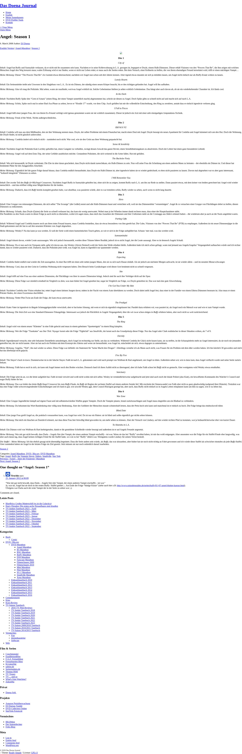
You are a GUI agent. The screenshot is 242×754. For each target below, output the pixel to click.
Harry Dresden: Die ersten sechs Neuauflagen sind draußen (32, 506)
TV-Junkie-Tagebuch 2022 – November (23, 521)
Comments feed (12, 743)
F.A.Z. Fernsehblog (14, 659)
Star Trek (56, 456)
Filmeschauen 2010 (25, 565)
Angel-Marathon (22, 48)
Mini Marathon (23, 567)
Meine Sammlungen (14, 17)
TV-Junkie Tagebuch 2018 (23, 610)
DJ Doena (25, 43)
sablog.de (10, 666)
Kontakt (9, 22)
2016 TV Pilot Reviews (21, 608)
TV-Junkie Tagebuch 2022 (23, 620)
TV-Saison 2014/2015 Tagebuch (25, 630)
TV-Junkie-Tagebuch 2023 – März (21, 511)
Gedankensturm (13, 597)
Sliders (38, 456)
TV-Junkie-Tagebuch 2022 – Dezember (23, 519)
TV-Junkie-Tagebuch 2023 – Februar (22, 513)
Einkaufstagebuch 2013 (21, 587)
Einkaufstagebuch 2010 (21, 580)
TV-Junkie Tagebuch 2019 (23, 613)
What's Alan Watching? (16, 679)
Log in (8, 738)
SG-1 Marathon (24, 572)
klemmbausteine (18, 638)
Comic (14, 539)
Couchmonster (12, 654)
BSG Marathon (23, 552)
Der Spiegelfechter (14, 724)
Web (8, 643)
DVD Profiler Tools (14, 20)
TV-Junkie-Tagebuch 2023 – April (21, 508)
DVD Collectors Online (16, 708)
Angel (8, 456)
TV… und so (11, 677)
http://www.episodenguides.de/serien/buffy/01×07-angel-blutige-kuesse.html (150, 485)
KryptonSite (11, 664)
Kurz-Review (12, 602)
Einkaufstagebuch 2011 (21, 582)
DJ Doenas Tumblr (14, 706)
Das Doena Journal (18, 5)
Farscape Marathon (25, 560)
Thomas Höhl (12, 671)
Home (8, 12)
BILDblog (10, 722)
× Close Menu (6, 27)
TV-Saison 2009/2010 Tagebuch (25, 625)
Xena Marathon (24, 577)
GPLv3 (34, 752)
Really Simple (15, 752)
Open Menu (5, 30)
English (9, 15)
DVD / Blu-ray (32, 453)
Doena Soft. (11, 692)
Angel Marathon (17, 453)
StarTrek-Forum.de (14, 711)
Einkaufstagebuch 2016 (21, 595)
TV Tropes (10, 674)
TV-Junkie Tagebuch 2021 (23, 618)
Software (15, 640)
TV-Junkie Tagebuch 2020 (23, 615)
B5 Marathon (23, 550)
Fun (13, 635)
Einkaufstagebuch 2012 (21, 585)
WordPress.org (12, 745)
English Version (7, 48)
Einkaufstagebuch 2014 (21, 590)
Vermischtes (11, 633)
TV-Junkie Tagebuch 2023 (23, 623)
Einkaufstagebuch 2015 (21, 592)
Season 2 (36, 48)
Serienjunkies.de (13, 669)
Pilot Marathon (23, 570)
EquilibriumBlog (13, 656)
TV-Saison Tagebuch (15, 605)
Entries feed (11, 740)
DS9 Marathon (23, 557)
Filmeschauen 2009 (25, 562)
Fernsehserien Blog (14, 661)
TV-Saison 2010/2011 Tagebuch (25, 628)
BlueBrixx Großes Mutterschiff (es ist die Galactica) (29, 503)
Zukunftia (10, 682)
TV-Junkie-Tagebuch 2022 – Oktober (22, 524)
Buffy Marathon (24, 555)
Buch (8, 537)
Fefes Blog (10, 727)
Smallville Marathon (26, 575)
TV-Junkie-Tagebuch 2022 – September (23, 526)
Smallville (46, 456)
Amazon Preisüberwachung (18, 703)
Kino (8, 600)
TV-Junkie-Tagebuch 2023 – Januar (21, 516)
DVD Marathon (47, 453)
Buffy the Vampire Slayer (23, 456)
